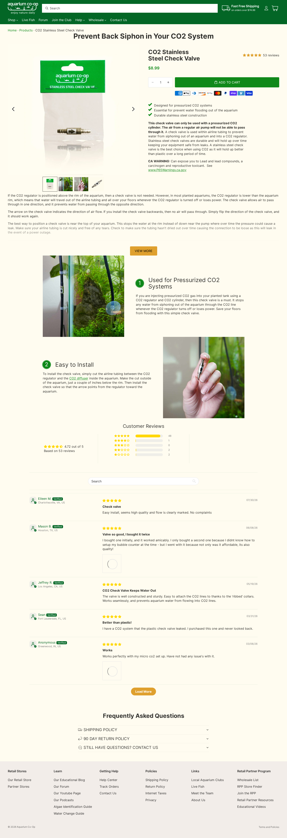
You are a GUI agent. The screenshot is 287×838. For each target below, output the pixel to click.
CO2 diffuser (78, 378)
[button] (122, 436)
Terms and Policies (269, 827)
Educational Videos (251, 807)
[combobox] (125, 8)
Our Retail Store (19, 780)
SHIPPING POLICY (100, 729)
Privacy (150, 800)
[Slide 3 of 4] (81, 184)
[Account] (266, 8)
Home (12, 30)
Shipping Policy (156, 780)
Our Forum (61, 786)
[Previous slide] (12, 109)
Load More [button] (143, 691)
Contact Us (108, 793)
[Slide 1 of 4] (50, 184)
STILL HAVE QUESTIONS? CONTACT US (121, 747)
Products (26, 30)
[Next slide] (134, 109)
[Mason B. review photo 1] (111, 563)
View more (143, 251)
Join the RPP (246, 793)
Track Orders (109, 786)
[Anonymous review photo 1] (111, 670)
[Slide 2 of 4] (66, 184)
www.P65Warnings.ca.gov (167, 170)
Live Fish (197, 786)
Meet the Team (202, 793)
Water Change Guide (69, 813)
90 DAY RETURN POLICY (106, 738)
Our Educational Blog (69, 780)
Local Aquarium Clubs (207, 780)
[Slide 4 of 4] (97, 184)
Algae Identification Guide (73, 807)
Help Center (108, 780)
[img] (111, 500)
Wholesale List (247, 780)
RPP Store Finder (249, 786)
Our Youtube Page (67, 793)
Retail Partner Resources (255, 800)
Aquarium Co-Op (26, 826)
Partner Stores (18, 786)
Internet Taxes (155, 793)
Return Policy (155, 786)
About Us (198, 800)
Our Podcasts (64, 800)
